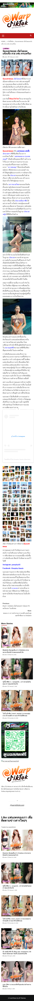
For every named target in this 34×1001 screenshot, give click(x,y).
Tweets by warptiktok (8, 827)
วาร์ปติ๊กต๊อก (6, 48)
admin (5, 57)
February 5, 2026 (13, 686)
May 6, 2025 (12, 988)
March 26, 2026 (12, 654)
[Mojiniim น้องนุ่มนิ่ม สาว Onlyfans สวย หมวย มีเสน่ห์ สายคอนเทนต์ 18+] (17, 637)
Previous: (16, 606)
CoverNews (13, 998)
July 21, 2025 (12, 955)
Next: (17, 613)
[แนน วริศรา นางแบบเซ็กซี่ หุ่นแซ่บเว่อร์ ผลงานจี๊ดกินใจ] (17, 971)
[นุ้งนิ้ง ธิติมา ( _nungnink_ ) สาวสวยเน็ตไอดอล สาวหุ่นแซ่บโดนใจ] (17, 668)
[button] (3, 35)
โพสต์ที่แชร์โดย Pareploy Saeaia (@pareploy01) (18, 459)
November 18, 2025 (13, 718)
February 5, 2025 (14, 57)
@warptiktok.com (17, 805)
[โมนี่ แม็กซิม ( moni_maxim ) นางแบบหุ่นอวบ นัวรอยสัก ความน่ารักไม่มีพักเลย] (17, 700)
